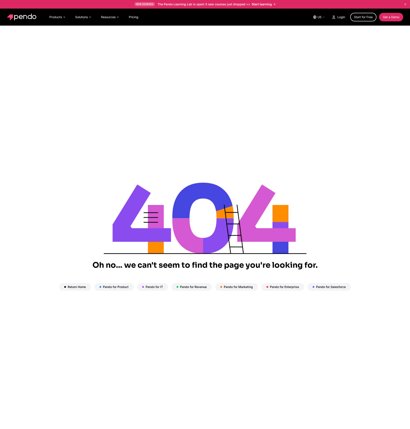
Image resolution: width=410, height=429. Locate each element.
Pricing (133, 17)
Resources (108, 17)
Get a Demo (391, 17)
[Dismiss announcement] (405, 4)
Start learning (262, 4)
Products (55, 17)
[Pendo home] (22, 17)
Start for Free (363, 17)
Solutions (81, 17)
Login (341, 17)
